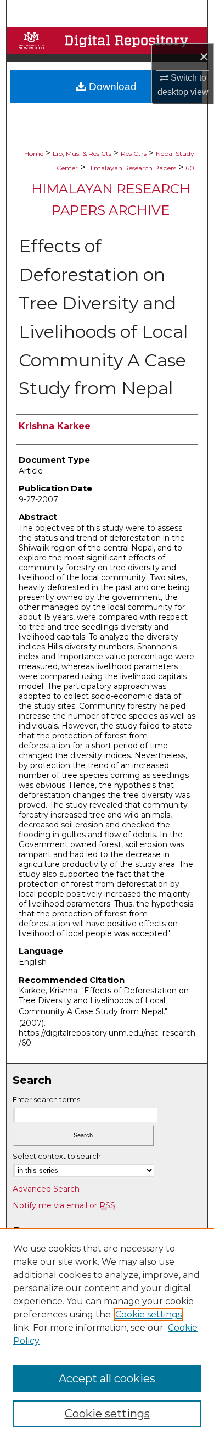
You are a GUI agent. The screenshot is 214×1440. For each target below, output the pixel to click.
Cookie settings (148, 1314)
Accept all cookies (107, 1378)
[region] (107, 1334)
